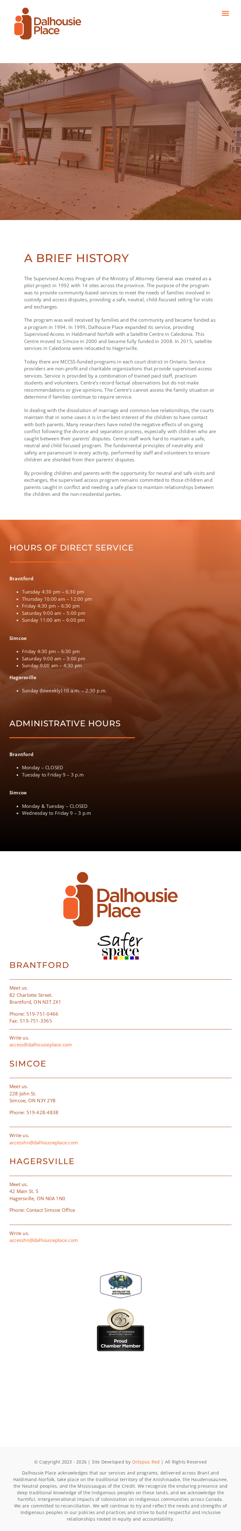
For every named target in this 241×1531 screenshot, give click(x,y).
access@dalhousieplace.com (40, 1044)
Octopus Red (146, 1462)
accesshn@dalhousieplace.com (43, 1142)
